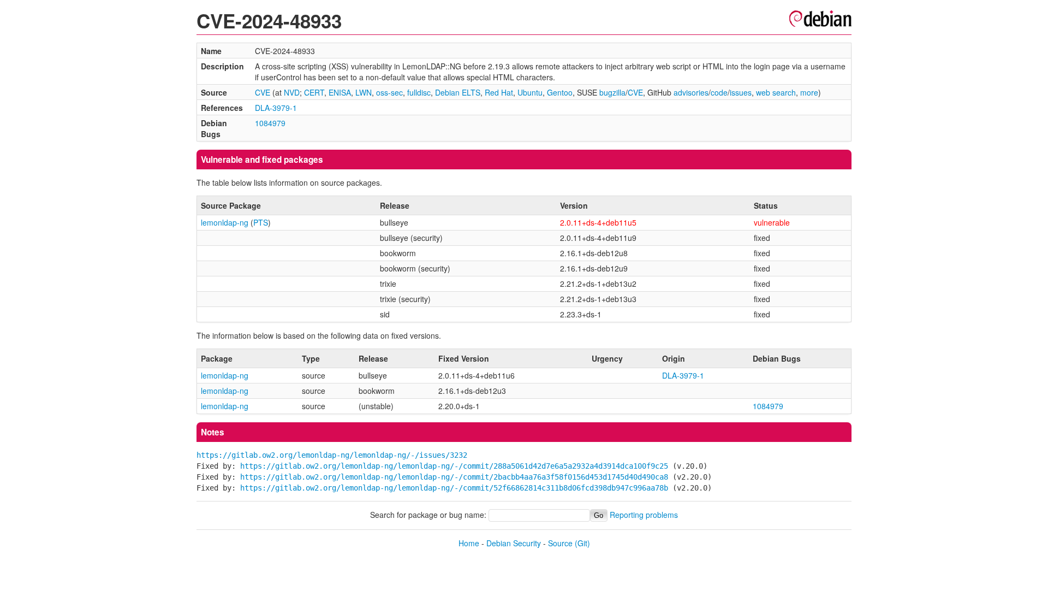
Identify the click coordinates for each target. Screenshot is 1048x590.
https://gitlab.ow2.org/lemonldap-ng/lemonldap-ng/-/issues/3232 (331, 455)
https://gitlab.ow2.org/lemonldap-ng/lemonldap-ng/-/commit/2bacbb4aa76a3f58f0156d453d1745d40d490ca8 (454, 477)
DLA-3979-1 (276, 107)
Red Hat (499, 92)
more (809, 92)
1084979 (270, 122)
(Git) (582, 543)
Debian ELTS (457, 92)
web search (776, 92)
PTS (260, 222)
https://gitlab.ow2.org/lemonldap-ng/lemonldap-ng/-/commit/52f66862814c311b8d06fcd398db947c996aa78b (454, 487)
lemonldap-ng (224, 222)
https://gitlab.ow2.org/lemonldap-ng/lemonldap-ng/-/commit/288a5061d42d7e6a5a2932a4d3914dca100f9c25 (454, 466)
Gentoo (560, 92)
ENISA (340, 92)
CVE (262, 92)
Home (468, 543)
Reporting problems (644, 514)
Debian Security (513, 543)
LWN (363, 92)
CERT (314, 92)
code (719, 92)
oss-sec (389, 92)
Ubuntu (530, 92)
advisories (691, 92)
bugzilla (612, 92)
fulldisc (419, 92)
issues (741, 92)
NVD (292, 92)
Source (560, 543)
